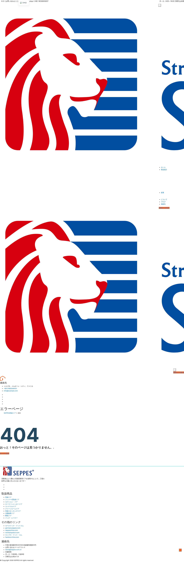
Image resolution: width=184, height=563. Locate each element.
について (164, 199)
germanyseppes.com (12, 528)
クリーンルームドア (12, 509)
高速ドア (8, 497)
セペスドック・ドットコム (14, 526)
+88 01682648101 (10, 388)
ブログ (163, 202)
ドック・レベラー (11, 518)
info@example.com (11, 391)
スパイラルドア (10, 506)
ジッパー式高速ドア (12, 499)
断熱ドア (8, 516)
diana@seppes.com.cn (13, 550)
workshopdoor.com (12, 532)
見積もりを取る (164, 208)
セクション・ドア (11, 502)
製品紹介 (164, 170)
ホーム (163, 167)
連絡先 (163, 204)
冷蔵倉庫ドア (9, 513)
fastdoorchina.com (12, 537)
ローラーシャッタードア (13, 504)
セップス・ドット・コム (13, 535)
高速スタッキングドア (13, 511)
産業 (162, 193)
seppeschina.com (11, 530)
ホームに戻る (4, 453)
